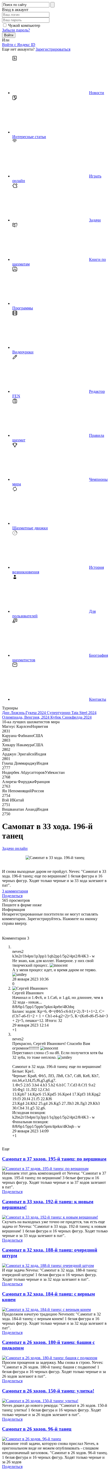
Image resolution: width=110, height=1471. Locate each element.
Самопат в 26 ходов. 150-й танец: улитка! (48, 1391)
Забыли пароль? (16, 30)
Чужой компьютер (24, 25)
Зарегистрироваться (53, 49)
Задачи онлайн (15, 848)
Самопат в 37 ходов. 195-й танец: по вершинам (54, 1159)
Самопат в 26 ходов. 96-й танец (36, 1429)
